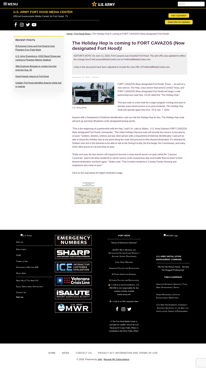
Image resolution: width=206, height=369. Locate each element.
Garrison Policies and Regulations (124, 268)
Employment (21, 249)
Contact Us (21, 292)
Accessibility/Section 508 (27, 267)
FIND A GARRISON (173, 277)
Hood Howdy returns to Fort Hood (32, 76)
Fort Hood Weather (124, 262)
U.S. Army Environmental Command (171, 305)
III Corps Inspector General (124, 274)
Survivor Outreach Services (168, 284)
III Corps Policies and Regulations (124, 280)
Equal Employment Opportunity (29, 286)
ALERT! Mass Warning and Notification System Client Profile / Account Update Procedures (124, 253)
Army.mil (19, 242)
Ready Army (21, 273)
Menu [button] (13, 4)
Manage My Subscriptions (116, 359)
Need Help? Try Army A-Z (27, 280)
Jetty (100, 359)
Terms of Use (22, 261)
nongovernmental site (129, 285)
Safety (177, 287)
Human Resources (164, 294)
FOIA (18, 255)
